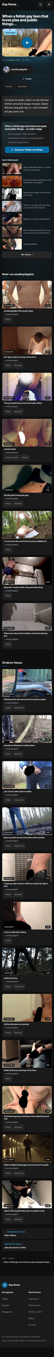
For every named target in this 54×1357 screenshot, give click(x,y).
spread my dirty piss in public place (19, 745)
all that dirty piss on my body (16, 1024)
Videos (11, 1258)
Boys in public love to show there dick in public (24, 837)
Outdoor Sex (19, 708)
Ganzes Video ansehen (32, 150)
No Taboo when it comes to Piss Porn (20, 357)
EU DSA (32, 1325)
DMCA (32, 1318)
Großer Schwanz (11, 457)
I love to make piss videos (15, 932)
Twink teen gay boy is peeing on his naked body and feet (26, 1117)
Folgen (37, 79)
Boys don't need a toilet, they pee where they (23, 587)
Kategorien (7, 1312)
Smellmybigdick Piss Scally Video (18, 311)
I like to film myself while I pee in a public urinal (24, 1211)
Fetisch (9, 86)
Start (4, 1258)
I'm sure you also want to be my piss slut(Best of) (25, 541)
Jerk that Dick (10, 449)
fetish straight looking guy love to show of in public (26, 1165)
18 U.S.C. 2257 (35, 1312)
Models (5, 1305)
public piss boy (10, 978)
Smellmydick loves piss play (16, 495)
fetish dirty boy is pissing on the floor (20, 1070)
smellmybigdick (12, 314)
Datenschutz (34, 1305)
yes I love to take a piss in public (17, 791)
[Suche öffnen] (40, 4)
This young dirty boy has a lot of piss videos (23, 403)
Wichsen (25, 457)
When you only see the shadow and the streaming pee (25, 634)
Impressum (34, 1299)
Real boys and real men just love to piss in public (25, 699)
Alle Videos (27, 254)
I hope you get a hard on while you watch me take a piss (26, 884)
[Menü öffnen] (49, 4)
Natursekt (22, 86)
